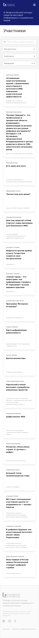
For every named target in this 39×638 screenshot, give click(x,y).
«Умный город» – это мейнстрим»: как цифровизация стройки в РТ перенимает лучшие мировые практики (18, 282)
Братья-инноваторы (16, 358)
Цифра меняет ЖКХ (15, 417)
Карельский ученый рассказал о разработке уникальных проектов (18, 387)
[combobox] (19, 49)
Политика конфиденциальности (24, 629)
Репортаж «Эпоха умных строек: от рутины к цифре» (18, 449)
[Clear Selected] (32, 63)
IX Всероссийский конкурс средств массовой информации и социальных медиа (18, 603)
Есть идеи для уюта (16, 166)
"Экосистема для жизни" (18, 194)
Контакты (6, 629)
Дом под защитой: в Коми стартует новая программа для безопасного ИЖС (19, 223)
